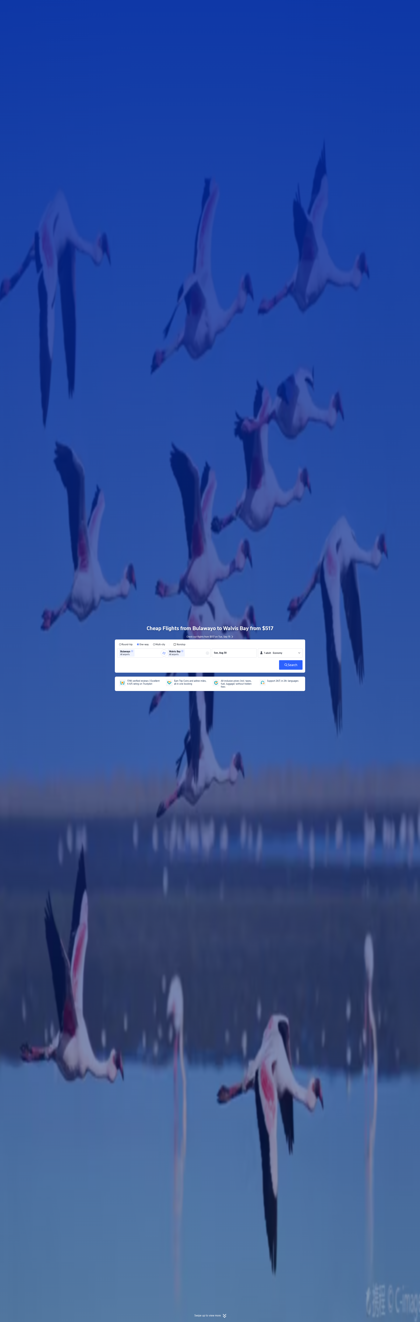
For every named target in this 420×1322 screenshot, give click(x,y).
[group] (140, 653)
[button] (346, 5)
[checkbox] (179, 644)
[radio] (125, 644)
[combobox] (136, 653)
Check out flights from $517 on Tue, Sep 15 (208, 636)
